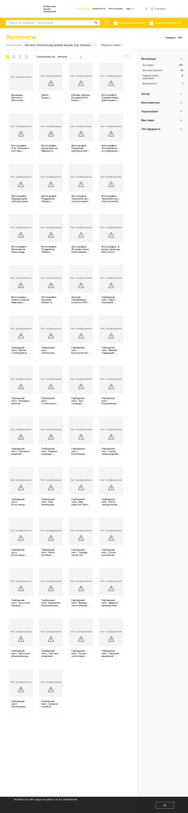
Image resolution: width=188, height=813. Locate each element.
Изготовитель (150, 102)
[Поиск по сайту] (146, 9)
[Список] (26, 57)
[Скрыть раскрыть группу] (126, 57)
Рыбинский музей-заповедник (49, 9)
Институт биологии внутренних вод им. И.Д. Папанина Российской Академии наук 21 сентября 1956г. (61, 45)
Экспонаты (83, 9)
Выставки (147, 120)
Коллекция (148, 58)
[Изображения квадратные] (14, 57)
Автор (145, 93)
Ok (165, 805)
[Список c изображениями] (20, 57)
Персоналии (115, 9)
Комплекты (98, 9)
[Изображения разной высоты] (7, 57)
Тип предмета (150, 129)
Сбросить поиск (111, 45)
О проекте (160, 8)
